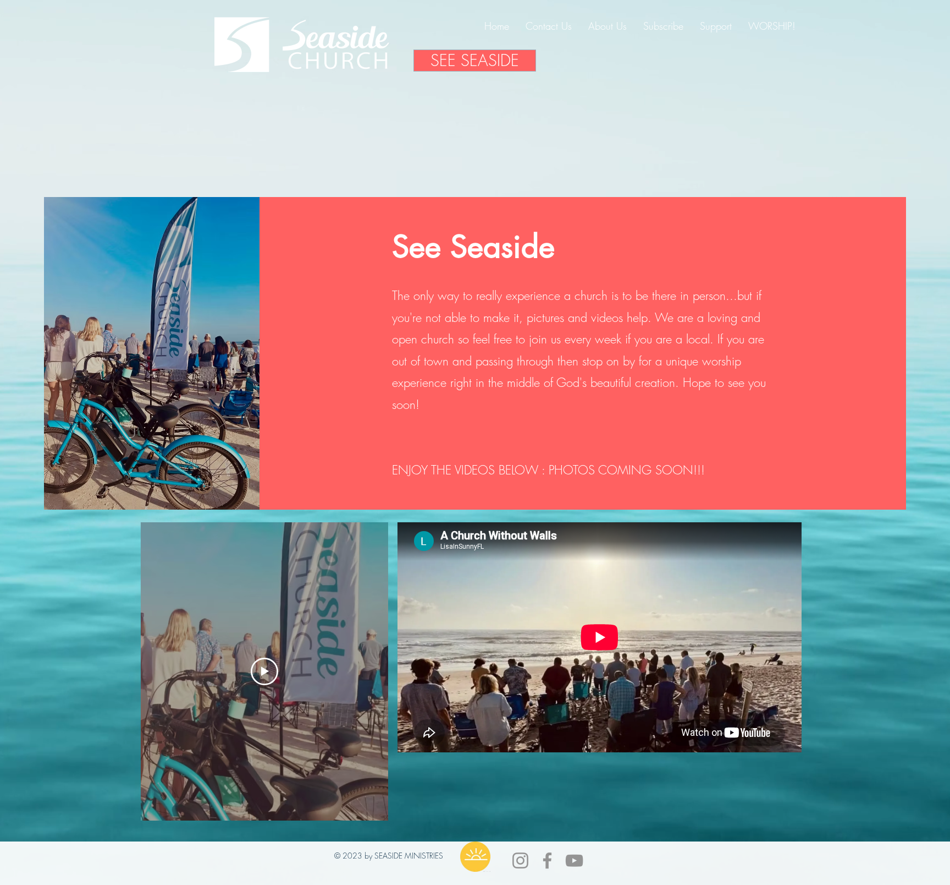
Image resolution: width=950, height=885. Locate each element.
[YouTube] (574, 860)
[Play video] (264, 671)
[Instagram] (520, 860)
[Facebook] (547, 860)
